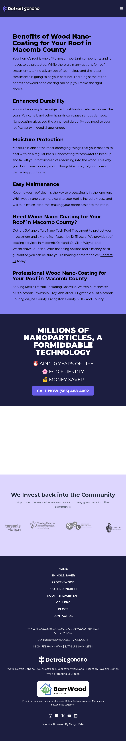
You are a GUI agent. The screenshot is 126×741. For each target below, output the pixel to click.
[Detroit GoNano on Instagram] (50, 716)
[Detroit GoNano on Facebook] (57, 716)
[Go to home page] (21, 8)
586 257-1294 (63, 633)
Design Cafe (76, 724)
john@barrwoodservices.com (63, 640)
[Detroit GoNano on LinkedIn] (76, 716)
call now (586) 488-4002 (63, 391)
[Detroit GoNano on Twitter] (63, 716)
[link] (42, 527)
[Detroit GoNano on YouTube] (69, 716)
